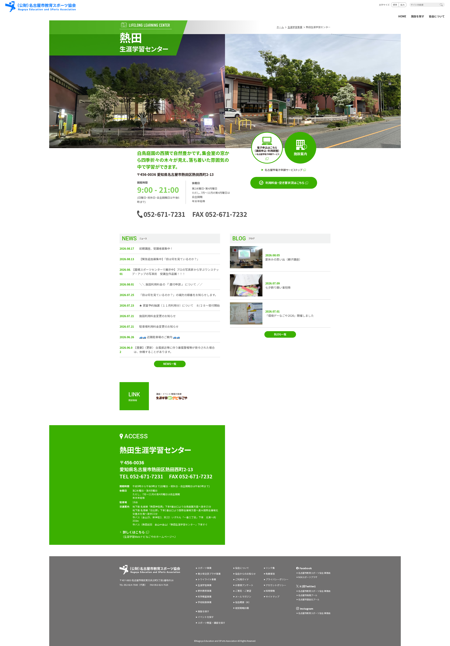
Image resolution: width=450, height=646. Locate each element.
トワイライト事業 (207, 579)
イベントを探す (206, 617)
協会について (437, 16)
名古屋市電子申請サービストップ (283, 170)
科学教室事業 (204, 596)
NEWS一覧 (169, 364)
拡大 (402, 4)
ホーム (280, 27)
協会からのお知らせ (245, 573)
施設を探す (417, 16)
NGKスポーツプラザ (307, 577)
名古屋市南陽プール (307, 595)
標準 (395, 4)
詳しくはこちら (134, 532)
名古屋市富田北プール (308, 599)
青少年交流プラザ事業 (209, 573)
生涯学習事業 (295, 27)
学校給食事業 (204, 602)
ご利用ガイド (242, 579)
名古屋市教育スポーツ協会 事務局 (314, 572)
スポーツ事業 (204, 568)
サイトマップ (272, 596)
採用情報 (270, 590)
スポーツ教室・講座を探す (211, 622)
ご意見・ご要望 (243, 590)
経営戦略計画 (242, 608)
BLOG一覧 (280, 334)
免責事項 (270, 573)
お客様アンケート (244, 585)
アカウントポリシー (276, 585)
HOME (402, 16)
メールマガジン (243, 596)
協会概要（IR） (243, 602)
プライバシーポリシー (277, 579)
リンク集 (270, 568)
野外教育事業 (204, 590)
